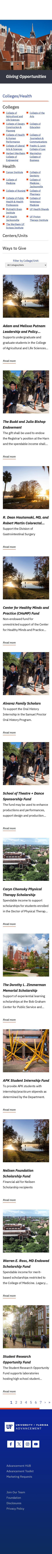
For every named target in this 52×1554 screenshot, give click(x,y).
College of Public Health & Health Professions (15, 201)
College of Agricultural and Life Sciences (14, 116)
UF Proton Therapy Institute (39, 218)
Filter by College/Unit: (26, 260)
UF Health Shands (39, 209)
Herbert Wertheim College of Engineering (15, 157)
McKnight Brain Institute (14, 211)
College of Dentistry (35, 174)
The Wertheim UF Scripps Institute (15, 226)
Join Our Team (15, 1492)
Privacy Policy (15, 1508)
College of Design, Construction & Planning (15, 127)
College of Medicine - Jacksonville (36, 183)
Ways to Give (14, 248)
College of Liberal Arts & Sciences (15, 147)
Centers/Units (15, 235)
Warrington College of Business (35, 157)
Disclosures (13, 1503)
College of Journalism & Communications (38, 138)
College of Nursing (16, 190)
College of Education (35, 125)
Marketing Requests (19, 1476)
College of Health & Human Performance (15, 138)
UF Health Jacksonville (12, 218)
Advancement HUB (18, 1466)
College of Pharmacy (35, 192)
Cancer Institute (14, 172)
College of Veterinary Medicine (35, 201)
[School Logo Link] (24, 1427)
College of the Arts (37, 114)
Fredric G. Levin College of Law (37, 147)
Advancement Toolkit (20, 1471)
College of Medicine (11, 181)
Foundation (13, 1498)
